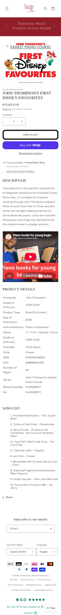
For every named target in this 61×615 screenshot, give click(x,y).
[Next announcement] (54, 25)
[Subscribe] (50, 529)
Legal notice (51, 585)
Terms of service (15, 585)
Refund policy (27, 579)
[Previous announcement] (6, 25)
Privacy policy (44, 579)
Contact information (21, 590)
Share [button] (9, 497)
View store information (20, 171)
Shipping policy (33, 585)
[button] (7, 8)
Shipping (6, 109)
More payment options (30, 153)
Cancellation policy (43, 590)
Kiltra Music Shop (28, 575)
